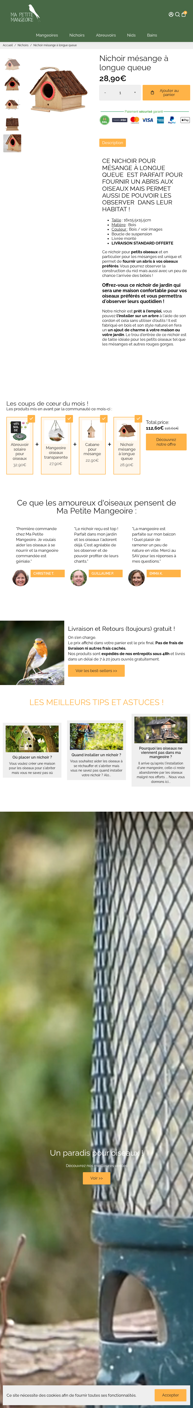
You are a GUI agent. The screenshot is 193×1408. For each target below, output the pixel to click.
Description (112, 142)
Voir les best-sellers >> (96, 670)
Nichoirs (76, 35)
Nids (131, 35)
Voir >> (96, 1178)
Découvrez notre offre (166, 442)
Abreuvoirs (106, 35)
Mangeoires (47, 35)
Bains (152, 35)
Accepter (170, 1395)
